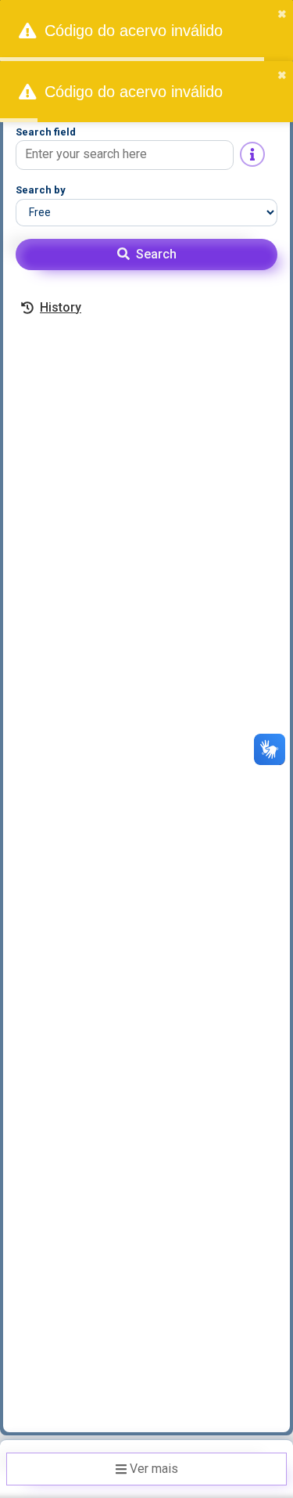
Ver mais (154, 1468)
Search (156, 254)
